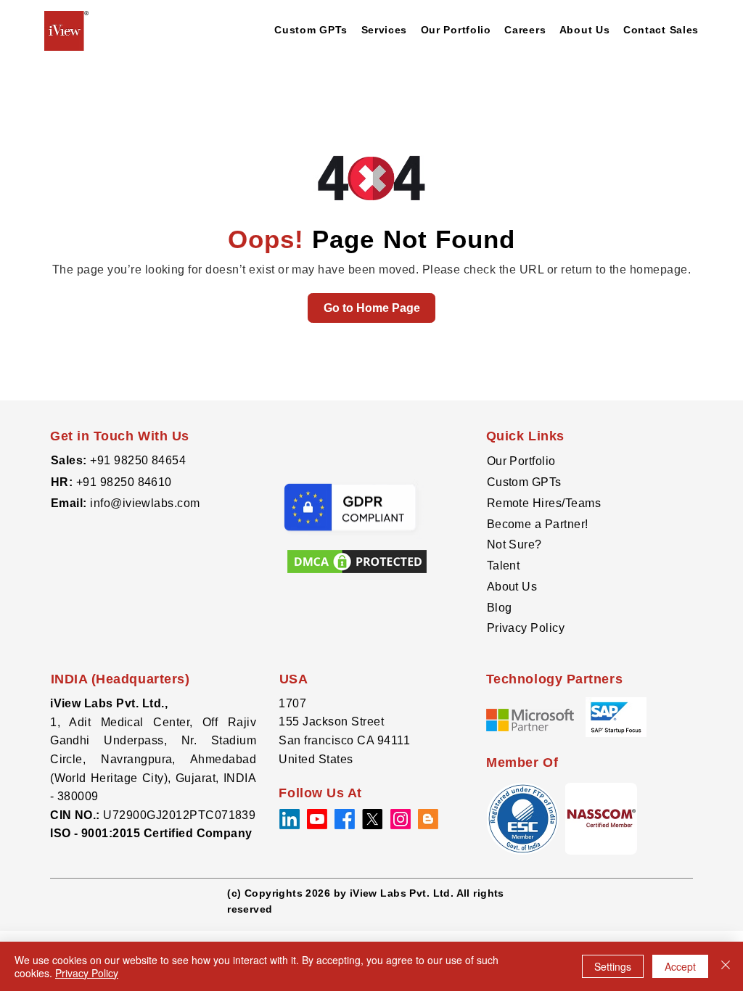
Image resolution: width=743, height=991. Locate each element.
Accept (680, 966)
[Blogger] (428, 819)
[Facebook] (344, 819)
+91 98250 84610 (124, 482)
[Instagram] (400, 819)
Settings (612, 966)
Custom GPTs (524, 482)
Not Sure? (514, 544)
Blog (499, 607)
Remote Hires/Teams (544, 503)
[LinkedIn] (289, 819)
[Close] (725, 966)
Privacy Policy (526, 628)
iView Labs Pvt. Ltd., (109, 703)
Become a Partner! (537, 524)
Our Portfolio (521, 461)
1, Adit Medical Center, (126, 722)
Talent (503, 565)
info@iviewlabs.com (143, 503)
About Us (512, 586)
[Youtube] (317, 819)
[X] (372, 819)
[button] (601, 819)
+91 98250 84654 (138, 460)
